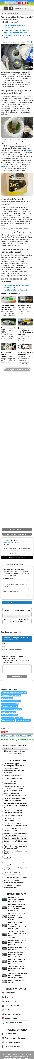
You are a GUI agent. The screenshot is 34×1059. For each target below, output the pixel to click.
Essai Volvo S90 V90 (8, 720)
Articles (4, 13)
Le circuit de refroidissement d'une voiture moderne (14, 799)
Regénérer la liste (17, 369)
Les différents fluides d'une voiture (16, 290)
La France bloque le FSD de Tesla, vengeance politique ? (16, 961)
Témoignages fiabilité (13, 1014)
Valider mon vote (17, 677)
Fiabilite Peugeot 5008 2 (9, 715)
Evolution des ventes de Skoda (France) (7, 355)
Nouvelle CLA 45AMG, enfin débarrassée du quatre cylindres (16, 954)
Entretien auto (10, 1034)
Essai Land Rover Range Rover (11, 709)
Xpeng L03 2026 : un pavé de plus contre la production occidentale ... (17, 975)
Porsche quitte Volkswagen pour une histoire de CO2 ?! (16, 899)
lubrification (5, 166)
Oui (5, 644)
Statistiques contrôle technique (11, 701)
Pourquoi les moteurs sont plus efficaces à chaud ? (15, 847)
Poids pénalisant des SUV (10, 704)
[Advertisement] (17, 447)
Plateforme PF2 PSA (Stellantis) (25, 354)
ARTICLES (27, 9)
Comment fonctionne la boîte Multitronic (14, 692)
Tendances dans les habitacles (11, 695)
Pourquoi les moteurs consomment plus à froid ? (13, 874)
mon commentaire (16, 603)
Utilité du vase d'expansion (14, 815)
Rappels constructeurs (13, 1023)
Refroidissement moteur (13, 779)
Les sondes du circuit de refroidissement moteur (13, 811)
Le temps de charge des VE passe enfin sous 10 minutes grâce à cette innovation (14, 788)
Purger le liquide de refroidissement (11, 783)
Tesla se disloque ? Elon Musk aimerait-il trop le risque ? (17, 968)
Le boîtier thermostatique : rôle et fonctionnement (14, 829)
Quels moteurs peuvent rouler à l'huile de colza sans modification (25, 331)
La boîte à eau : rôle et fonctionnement (12, 819)
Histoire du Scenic (24, 305)
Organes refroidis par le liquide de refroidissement (15, 834)
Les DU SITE (17, 534)
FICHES (18, 9)
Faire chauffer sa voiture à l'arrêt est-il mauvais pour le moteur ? (14, 863)
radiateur (26, 106)
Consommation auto (12, 1006)
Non (5, 647)
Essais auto (9, 997)
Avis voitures (10, 993)
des (17, 558)
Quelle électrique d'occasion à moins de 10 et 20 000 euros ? (8, 308)
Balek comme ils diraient (13, 650)
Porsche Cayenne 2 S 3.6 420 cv (12, 717)
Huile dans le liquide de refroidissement (12, 887)
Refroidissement (13, 13)
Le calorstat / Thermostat (13, 776)
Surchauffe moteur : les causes (15, 878)
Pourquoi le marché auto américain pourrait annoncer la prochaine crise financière (17, 907)
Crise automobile (7, 698)
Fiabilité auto (10, 1010)
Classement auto (11, 1001)
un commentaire (17, 529)
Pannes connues (11, 1018)
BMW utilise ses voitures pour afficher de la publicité (17, 942)
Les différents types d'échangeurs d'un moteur (14, 765)
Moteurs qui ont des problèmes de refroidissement (15, 794)
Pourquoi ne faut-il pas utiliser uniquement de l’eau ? (15, 27)
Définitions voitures (12, 1042)
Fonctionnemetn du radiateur (15, 838)
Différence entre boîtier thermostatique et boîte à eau (15, 824)
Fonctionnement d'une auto (15, 1038)
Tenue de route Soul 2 (23, 720)
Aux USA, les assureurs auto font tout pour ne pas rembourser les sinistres (16, 916)
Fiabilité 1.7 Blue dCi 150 (9, 706)
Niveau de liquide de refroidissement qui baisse (14, 882)
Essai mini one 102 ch (8, 712)
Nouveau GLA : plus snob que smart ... (17, 948)
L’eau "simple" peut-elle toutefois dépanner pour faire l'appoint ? (16, 32)
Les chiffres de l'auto (12, 1047)
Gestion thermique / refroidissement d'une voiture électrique (15, 771)
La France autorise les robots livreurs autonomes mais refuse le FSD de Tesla (17, 925)
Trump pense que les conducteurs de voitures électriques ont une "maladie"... (17, 934)
